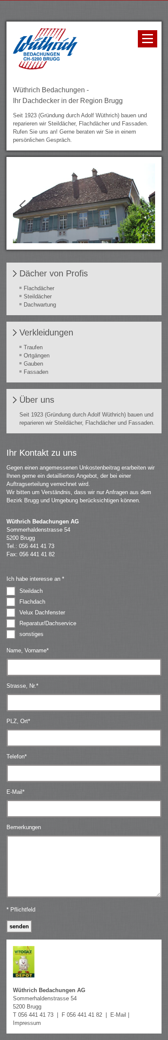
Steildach (31, 591)
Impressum (27, 1023)
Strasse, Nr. (22, 686)
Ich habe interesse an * (35, 579)
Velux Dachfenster (42, 612)
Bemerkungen (23, 827)
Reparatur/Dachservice (47, 623)
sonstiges (31, 634)
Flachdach (32, 601)
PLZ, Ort (18, 721)
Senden (19, 926)
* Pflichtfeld (20, 909)
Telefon (16, 756)
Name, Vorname (27, 650)
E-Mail (15, 792)
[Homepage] (45, 67)
